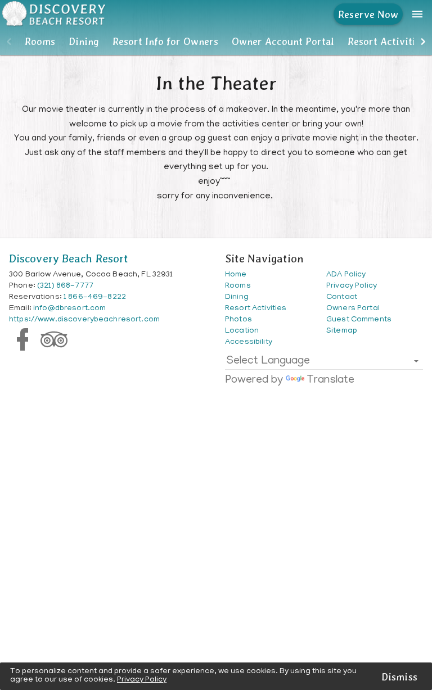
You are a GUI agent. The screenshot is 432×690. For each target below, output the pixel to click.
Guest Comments (359, 320)
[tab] (40, 41)
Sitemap (341, 331)
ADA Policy (346, 275)
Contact (341, 297)
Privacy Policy (141, 680)
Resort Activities (386, 41)
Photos (238, 320)
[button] (9, 41)
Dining (84, 41)
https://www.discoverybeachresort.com (84, 320)
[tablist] (216, 41)
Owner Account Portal (283, 41)
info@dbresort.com (69, 309)
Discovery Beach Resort (68, 258)
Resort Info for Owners (165, 41)
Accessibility (248, 342)
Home (236, 275)
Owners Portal (353, 309)
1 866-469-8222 (95, 297)
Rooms (40, 41)
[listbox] (324, 363)
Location (242, 331)
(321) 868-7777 (65, 286)
